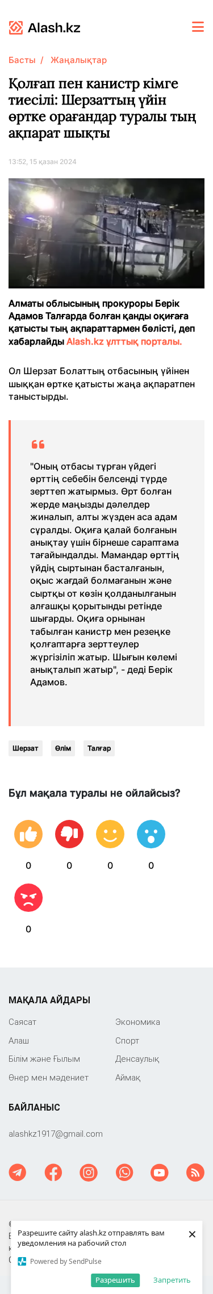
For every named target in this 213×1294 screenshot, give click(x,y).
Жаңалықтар (79, 60)
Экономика (137, 1021)
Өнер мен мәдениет (49, 1077)
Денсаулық (137, 1058)
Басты (22, 60)
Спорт (127, 1040)
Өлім (63, 748)
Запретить (172, 1280)
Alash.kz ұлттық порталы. (124, 341)
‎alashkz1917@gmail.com (56, 1133)
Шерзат (25, 748)
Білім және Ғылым (44, 1058)
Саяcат (22, 1021)
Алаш (19, 1040)
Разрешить (115, 1280)
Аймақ (127, 1077)
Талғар (99, 748)
